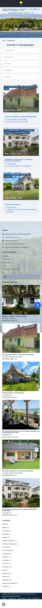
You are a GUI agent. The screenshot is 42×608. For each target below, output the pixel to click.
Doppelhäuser (11, 209)
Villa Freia (5, 586)
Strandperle (5, 580)
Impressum (6, 259)
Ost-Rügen (10, 119)
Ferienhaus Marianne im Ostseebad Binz (13, 393)
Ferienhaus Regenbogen (9, 544)
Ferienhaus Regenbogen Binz (13, 204)
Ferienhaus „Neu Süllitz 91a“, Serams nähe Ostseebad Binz (20, 116)
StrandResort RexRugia (8, 583)
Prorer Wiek (5, 563)
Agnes (4, 524)
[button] (3, 604)
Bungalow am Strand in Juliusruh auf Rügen (14, 316)
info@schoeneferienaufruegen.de (14, 244)
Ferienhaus (10, 122)
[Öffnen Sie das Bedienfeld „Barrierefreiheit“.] (37, 305)
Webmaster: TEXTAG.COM (11, 269)
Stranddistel (5, 573)
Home (4, 40)
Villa (22, 166)
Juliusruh (12, 318)
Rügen (15, 119)
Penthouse (17, 166)
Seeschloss (5, 567)
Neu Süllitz (24, 119)
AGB (4, 266)
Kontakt (5, 256)
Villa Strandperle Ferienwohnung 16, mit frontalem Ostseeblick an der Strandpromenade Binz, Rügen (21, 432)
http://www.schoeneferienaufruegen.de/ (16, 247)
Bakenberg (28, 166)
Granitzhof (5, 547)
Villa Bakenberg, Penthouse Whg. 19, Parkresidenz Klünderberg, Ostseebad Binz (18, 160)
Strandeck (5, 576)
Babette (4, 527)
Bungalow (5, 534)
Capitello (4, 537)
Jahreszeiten (6, 553)
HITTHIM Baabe (7, 550)
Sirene (4, 570)
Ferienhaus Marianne (8, 540)
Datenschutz (7, 262)
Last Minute (17, 122)
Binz (19, 119)
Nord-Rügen (5, 318)
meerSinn (5, 557)
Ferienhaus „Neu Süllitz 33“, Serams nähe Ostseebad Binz (17, 471)
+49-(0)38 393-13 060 (11, 237)
